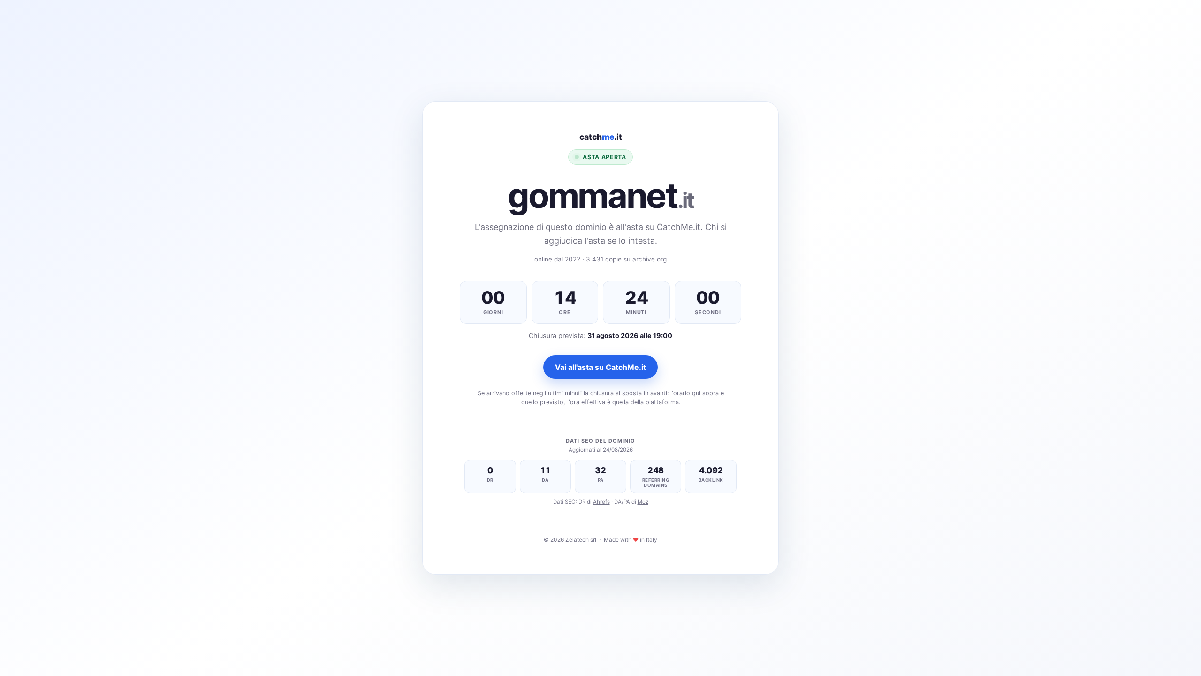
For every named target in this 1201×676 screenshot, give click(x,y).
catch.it (600, 137)
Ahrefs (601, 502)
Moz (643, 502)
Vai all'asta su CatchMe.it (600, 367)
